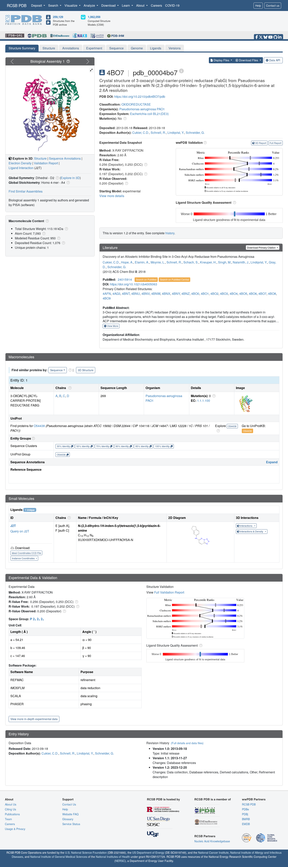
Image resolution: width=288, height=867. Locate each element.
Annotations (70, 48)
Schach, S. (190, 262)
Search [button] (53, 5)
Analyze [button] (90, 5)
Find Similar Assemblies (26, 191)
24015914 (125, 279)
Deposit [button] (37, 5)
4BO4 (234, 293)
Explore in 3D (70, 178)
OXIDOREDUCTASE (136, 104)
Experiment (94, 48)
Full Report (275, 143)
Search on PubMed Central (174, 279)
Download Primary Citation (261, 247)
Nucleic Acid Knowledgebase (212, 841)
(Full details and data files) (187, 743)
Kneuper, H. (208, 262)
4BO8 (272, 293)
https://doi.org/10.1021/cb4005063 (133, 284)
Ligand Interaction (21, 168)
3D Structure (85, 370)
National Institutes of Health (113, 857)
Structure (49, 48)
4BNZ (185, 293)
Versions (174, 48)
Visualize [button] (71, 5)
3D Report (260, 143)
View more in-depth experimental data (34, 719)
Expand (272, 462)
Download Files (248, 60)
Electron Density (20, 163)
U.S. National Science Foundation (86, 852)
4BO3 (224, 293)
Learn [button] (126, 5)
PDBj (245, 814)
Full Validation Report (169, 592)
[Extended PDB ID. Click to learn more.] (181, 70)
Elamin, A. (142, 262)
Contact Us (69, 804)
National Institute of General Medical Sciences (58, 857)
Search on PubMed (146, 279)
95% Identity (142, 446)
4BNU (135, 293)
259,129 (58, 17)
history (169, 233)
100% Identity (162, 446)
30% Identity (63, 446)
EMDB (246, 824)
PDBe (245, 809)
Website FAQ (70, 814)
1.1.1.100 (203, 400)
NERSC (120, 861)
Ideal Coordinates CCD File (26, 553)
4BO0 (195, 293)
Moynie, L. (158, 262)
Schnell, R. (158, 132)
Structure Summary (22, 48)
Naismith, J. (241, 262)
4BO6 (253, 293)
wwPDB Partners (253, 799)
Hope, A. (127, 262)
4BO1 (205, 293)
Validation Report (46, 163)
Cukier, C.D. (140, 132)
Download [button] (108, 5)
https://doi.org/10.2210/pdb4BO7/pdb (139, 96)
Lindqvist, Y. (176, 132)
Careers (156, 5)
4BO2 (214, 293)
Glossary (67, 819)
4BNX (166, 293)
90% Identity (122, 446)
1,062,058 (94, 17)
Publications (12, 814)
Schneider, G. (195, 132)
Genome (137, 48)
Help (258, 5)
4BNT (126, 293)
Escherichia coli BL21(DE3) (149, 113)
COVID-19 (172, 5)
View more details (111, 196)
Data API (274, 60)
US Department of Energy (148, 852)
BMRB (246, 819)
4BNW (155, 293)
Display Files (221, 60)
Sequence (116, 48)
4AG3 (116, 293)
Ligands (155, 48)
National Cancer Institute (213, 852)
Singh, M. (224, 262)
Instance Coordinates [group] (23, 558)
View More (112, 326)
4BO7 (262, 293)
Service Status (71, 824)
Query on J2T (19, 531)
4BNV (145, 293)
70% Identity (102, 446)
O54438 (39, 426)
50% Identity (83, 446)
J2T (13, 525)
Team (8, 819)
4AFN (107, 293)
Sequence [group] (56, 370)
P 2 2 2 (37, 619)
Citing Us (10, 809)
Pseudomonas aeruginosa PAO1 (142, 109)
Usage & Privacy (15, 829)
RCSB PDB (16, 5)
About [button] (140, 5)
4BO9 (107, 298)
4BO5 (243, 293)
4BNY (176, 293)
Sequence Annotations (65, 158)
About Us (10, 804)
